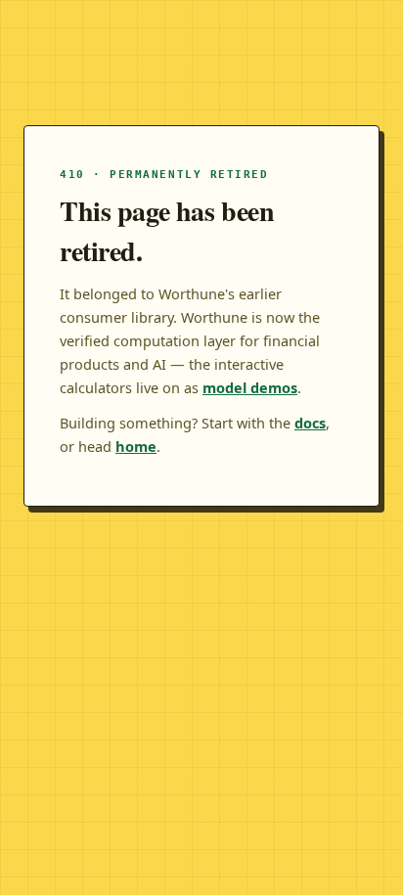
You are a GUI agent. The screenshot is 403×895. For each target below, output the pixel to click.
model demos (249, 387)
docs (310, 422)
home (136, 446)
